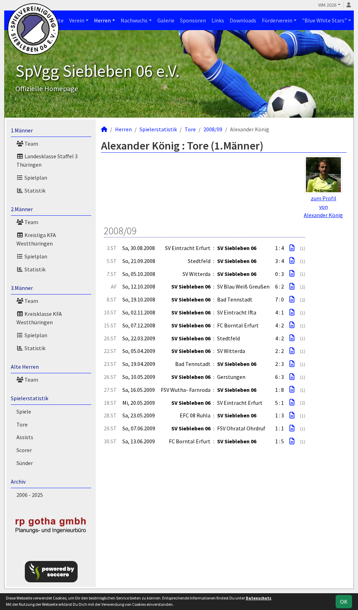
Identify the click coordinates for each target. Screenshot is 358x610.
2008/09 (212, 129)
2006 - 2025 (29, 494)
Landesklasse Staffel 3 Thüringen (47, 160)
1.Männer (22, 130)
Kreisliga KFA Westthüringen (36, 239)
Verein (76, 20)
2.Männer (22, 209)
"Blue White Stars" (324, 20)
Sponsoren (193, 20)
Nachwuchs (134, 20)
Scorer (24, 449)
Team (30, 143)
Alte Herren (25, 366)
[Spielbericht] (291, 248)
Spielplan (35, 177)
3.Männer (22, 287)
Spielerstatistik (29, 398)
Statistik (34, 190)
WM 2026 (327, 5)
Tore (22, 424)
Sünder (24, 462)
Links (218, 20)
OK (344, 601)
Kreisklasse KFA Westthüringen (39, 318)
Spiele (23, 411)
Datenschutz (258, 598)
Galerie (165, 20)
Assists (24, 437)
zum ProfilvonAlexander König (323, 207)
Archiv (18, 481)
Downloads (243, 20)
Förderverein (277, 20)
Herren (102, 20)
